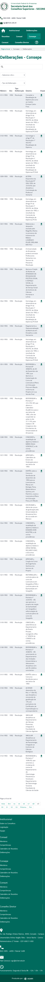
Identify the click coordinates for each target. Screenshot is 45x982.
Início (3, 803)
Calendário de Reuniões (9, 848)
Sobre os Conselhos (7, 823)
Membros (3, 841)
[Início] (3, 30)
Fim (30, 807)
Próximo (23, 807)
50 (2, 807)
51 (7, 807)
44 (14, 803)
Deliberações (5, 852)
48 (33, 803)
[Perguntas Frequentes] (37, 42)
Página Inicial (5, 49)
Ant (9, 803)
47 (29, 803)
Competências (5, 845)
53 (16, 807)
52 (12, 807)
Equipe (2, 830)
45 (19, 803)
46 (24, 803)
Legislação (4, 827)
